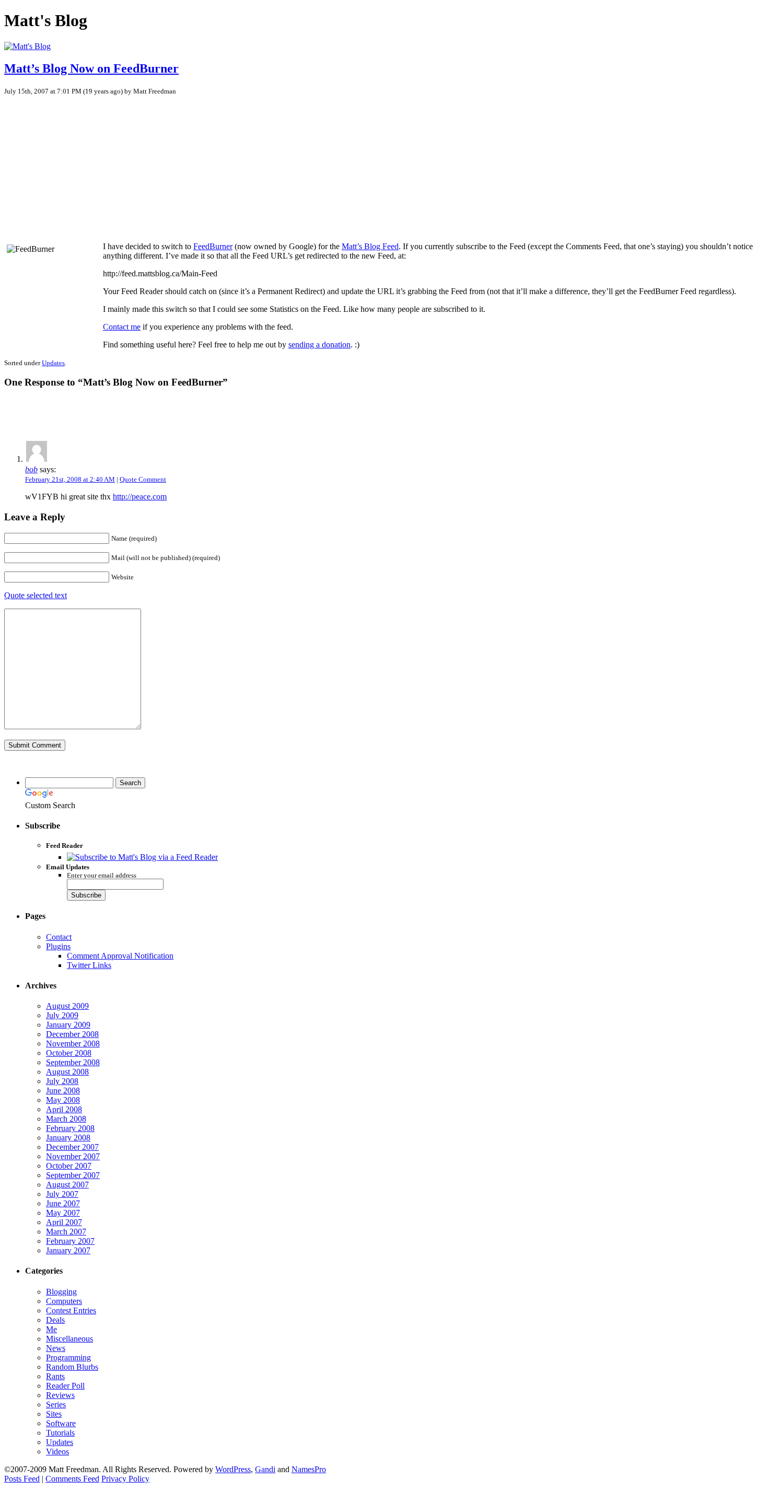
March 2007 (66, 1231)
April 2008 (64, 1109)
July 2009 (62, 1015)
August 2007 (67, 1184)
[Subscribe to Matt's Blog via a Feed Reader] (142, 857)
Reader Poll (65, 1385)
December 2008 (72, 1034)
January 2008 (68, 1137)
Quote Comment (143, 479)
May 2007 (63, 1212)
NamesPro (309, 1469)
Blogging (61, 1291)
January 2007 (68, 1250)
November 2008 (73, 1043)
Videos (57, 1451)
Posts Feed (22, 1478)
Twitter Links (89, 965)
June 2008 (63, 1090)
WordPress (233, 1469)
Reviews (60, 1395)
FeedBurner (212, 246)
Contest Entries (71, 1310)
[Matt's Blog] (27, 46)
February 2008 (70, 1128)
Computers (64, 1301)
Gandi (265, 1469)
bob (31, 469)
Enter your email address (101, 875)
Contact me (122, 326)
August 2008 (67, 1071)
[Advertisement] (85, 163)
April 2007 (64, 1222)
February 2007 (70, 1241)
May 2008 (63, 1099)
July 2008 (62, 1081)
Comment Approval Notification (120, 955)
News (55, 1348)
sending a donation (319, 344)
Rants (55, 1376)
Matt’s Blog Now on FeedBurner (91, 68)
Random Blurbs (72, 1366)
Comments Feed (72, 1478)
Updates (53, 363)
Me (51, 1329)
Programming (68, 1357)
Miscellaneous (69, 1338)
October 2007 (68, 1165)
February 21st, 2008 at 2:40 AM (70, 479)
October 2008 (68, 1052)
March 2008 (66, 1118)
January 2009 (68, 1024)
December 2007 (72, 1147)
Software (61, 1423)
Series (56, 1404)
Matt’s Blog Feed (370, 246)
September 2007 (73, 1175)
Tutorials (60, 1432)
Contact (59, 936)
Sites (54, 1413)
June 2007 (63, 1203)
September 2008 (73, 1062)
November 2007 (73, 1156)
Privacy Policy (125, 1478)
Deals (55, 1319)
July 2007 (62, 1194)
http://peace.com (140, 496)
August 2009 (67, 1005)
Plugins (58, 946)
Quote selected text (35, 595)
